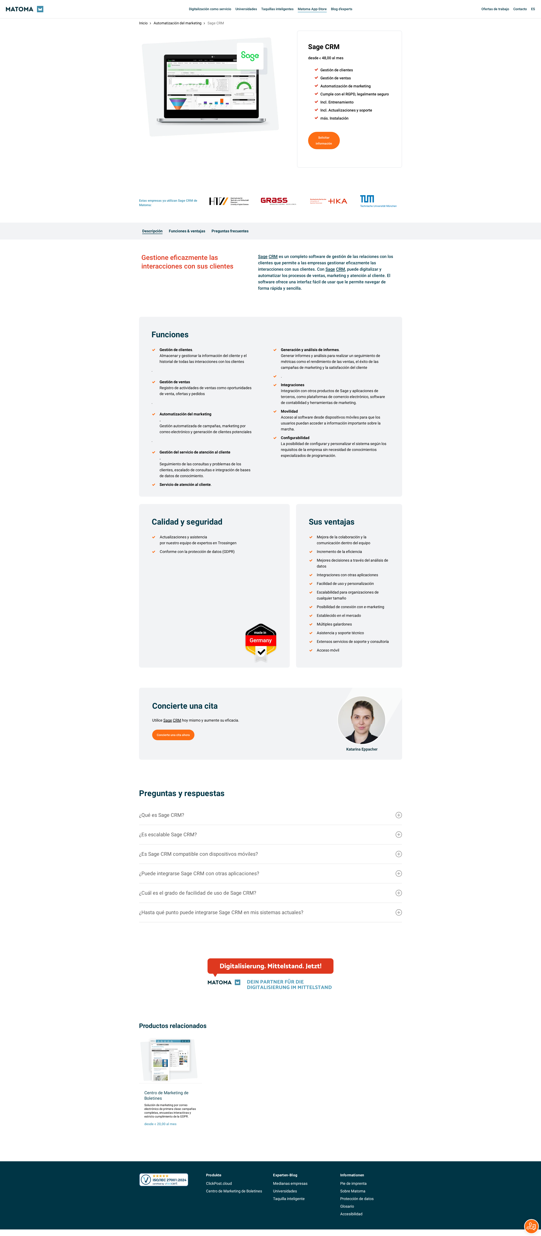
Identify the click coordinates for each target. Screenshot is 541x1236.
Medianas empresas (290, 1183)
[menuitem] (533, 9)
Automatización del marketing (178, 23)
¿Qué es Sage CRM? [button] (161, 815)
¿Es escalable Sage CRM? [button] (168, 835)
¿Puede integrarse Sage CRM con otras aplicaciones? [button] (199, 873)
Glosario (347, 1206)
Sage (263, 256)
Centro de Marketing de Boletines (234, 1191)
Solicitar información (324, 140)
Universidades (285, 1191)
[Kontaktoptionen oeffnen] (531, 1226)
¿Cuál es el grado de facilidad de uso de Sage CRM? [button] (197, 893)
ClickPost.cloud (219, 1183)
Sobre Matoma (352, 1191)
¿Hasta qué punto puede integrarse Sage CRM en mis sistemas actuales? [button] (221, 912)
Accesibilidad (351, 1214)
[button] (152, 231)
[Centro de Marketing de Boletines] (170, 1059)
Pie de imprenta (353, 1183)
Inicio (143, 23)
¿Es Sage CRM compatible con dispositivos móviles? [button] (198, 854)
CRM (273, 256)
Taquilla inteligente (289, 1198)
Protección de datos (357, 1198)
